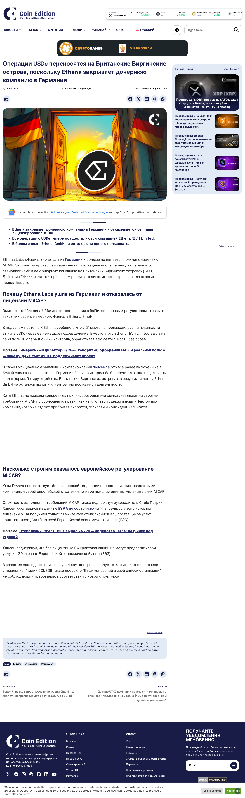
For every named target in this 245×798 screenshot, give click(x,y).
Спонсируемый (75, 764)
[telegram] (16, 774)
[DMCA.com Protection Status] (212, 780)
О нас (129, 741)
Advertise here (154, 632)
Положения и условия (139, 770)
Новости (10, 30)
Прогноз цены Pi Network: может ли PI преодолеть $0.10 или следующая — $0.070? (191, 184)
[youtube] (54, 774)
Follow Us (131, 753)
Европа (17, 664)
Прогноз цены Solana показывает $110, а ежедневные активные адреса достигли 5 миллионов (189, 163)
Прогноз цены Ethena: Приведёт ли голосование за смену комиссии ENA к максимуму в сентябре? (193, 141)
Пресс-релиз (74, 758)
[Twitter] (138, 99)
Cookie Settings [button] (212, 790)
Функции (55, 30)
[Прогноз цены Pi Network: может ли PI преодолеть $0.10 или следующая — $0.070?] (227, 184)
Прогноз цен (73, 753)
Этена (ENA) (47, 664)
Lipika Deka (12, 88)
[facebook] (39, 774)
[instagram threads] (31, 774)
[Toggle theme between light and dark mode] (176, 30)
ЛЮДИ (77, 30)
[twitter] (8, 774)
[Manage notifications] (237, 791)
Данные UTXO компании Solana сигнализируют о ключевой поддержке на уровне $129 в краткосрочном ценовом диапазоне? (127, 696)
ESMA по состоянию (76, 508)
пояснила (101, 367)
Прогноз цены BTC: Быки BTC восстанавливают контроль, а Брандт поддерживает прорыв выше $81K (193, 121)
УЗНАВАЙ (99, 30)
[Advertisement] (85, 440)
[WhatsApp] (163, 99)
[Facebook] (130, 99)
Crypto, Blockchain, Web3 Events (146, 758)
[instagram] (24, 774)
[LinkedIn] (146, 99)
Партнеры (132, 764)
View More (230, 69)
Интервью (72, 776)
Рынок (32, 30)
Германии (74, 259)
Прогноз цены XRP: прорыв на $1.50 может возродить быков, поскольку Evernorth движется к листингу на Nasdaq (207, 103)
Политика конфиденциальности (145, 776)
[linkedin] (46, 774)
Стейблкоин (31, 664)
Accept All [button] (232, 790)
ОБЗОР (121, 30)
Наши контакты (135, 747)
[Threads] (154, 99)
